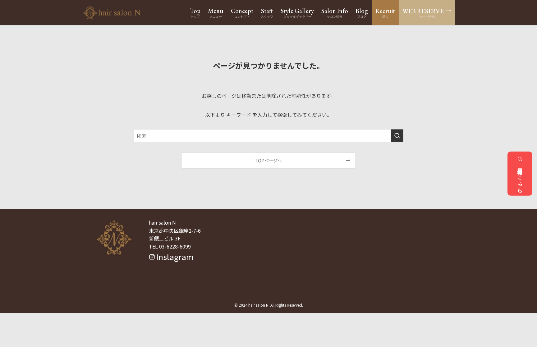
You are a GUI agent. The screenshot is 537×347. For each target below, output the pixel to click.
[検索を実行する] (397, 135)
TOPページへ (268, 160)
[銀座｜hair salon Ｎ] (112, 12)
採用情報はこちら (520, 177)
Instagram (174, 256)
